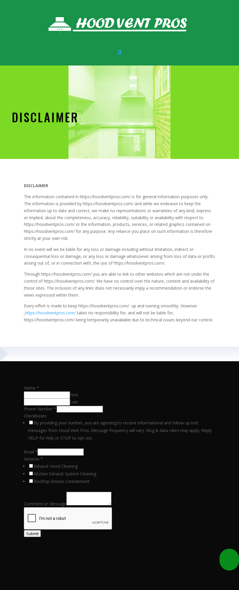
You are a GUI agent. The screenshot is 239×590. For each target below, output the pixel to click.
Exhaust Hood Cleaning (56, 466)
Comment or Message (45, 503)
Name (31, 388)
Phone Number (40, 409)
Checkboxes (35, 416)
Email (31, 452)
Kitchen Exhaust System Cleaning (65, 473)
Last (74, 402)
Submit (32, 533)
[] (229, 569)
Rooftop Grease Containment (62, 481)
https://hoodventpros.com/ (50, 313)
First (74, 395)
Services (33, 459)
